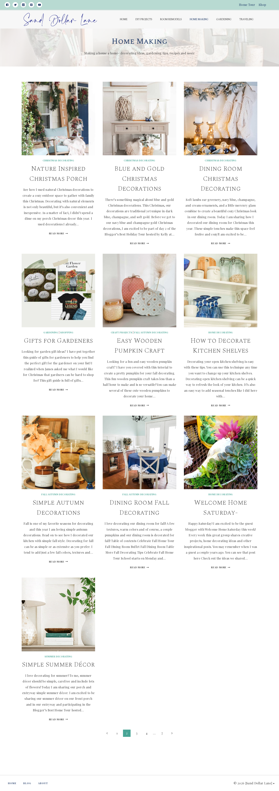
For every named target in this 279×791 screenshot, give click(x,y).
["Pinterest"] (31, 5)
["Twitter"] (15, 5)
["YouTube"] (39, 5)
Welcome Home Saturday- (220, 508)
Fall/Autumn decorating (151, 332)
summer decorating (58, 656)
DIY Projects (143, 19)
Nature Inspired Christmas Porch (58, 174)
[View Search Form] (272, 4)
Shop (262, 5)
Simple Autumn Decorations (58, 508)
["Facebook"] (7, 5)
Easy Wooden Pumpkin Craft (139, 346)
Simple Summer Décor (58, 664)
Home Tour (247, 5)
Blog (27, 783)
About (43, 783)
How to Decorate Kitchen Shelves (221, 346)
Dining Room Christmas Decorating (220, 179)
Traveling (246, 19)
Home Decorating (220, 332)
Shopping (66, 332)
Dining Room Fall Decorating (139, 508)
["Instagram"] (23, 5)
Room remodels (171, 19)
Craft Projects (121, 332)
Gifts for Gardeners (58, 341)
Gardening (223, 19)
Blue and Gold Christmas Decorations (139, 179)
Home (123, 19)
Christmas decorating (58, 160)
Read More (58, 233)
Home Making (199, 19)
